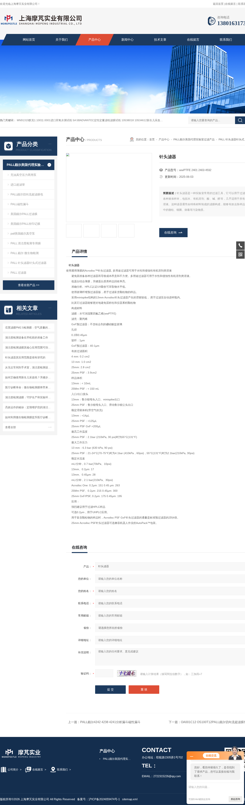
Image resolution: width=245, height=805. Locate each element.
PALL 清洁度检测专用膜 (26, 243)
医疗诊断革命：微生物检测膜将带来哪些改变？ (29, 387)
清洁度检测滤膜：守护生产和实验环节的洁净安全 (29, 397)
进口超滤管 (18, 184)
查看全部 (10, 427)
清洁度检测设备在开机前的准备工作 (26, 337)
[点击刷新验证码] (126, 673)
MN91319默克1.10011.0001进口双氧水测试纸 (44, 120)
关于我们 (62, 39)
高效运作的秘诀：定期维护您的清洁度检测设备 (29, 407)
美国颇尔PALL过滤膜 (24, 214)
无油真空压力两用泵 (23, 174)
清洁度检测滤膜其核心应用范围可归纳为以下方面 (29, 347)
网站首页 (29, 39)
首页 (152, 139)
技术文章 (160, 39)
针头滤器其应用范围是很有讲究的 (25, 357)
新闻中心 (127, 39)
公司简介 (13, 769)
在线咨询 (170, 232)
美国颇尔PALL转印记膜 (25, 223)
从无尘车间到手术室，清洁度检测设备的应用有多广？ (29, 367)
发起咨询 (235, 799)
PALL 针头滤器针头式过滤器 (29, 262)
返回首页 (218, 3)
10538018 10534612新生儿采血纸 (142, 120)
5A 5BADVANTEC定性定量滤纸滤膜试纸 (97, 120)
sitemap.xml (129, 799)
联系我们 (226, 39)
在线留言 (230, 3)
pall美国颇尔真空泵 (23, 233)
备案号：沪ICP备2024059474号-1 (98, 799)
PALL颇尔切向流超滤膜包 (27, 194)
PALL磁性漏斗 (20, 204)
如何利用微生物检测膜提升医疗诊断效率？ (29, 417)
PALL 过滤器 (18, 272)
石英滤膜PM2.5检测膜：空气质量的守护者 (29, 327)
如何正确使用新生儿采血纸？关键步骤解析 (29, 377)
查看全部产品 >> (28, 285)
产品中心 (94, 39)
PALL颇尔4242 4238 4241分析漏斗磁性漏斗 (110, 722)
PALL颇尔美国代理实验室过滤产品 (25, 165)
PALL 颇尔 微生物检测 (25, 253)
